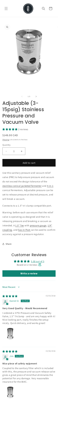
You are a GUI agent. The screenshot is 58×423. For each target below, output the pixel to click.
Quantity (6, 145)
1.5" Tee (19, 225)
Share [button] (9, 243)
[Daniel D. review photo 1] (10, 335)
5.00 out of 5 (37, 261)
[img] (10, 296)
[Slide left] (21, 96)
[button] (6, 8)
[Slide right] (36, 96)
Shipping (5, 140)
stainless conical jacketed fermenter (22, 185)
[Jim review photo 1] (10, 393)
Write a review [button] (28, 273)
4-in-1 (50, 185)
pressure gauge (38, 225)
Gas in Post (24, 229)
